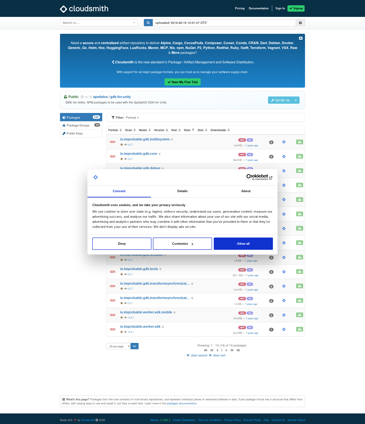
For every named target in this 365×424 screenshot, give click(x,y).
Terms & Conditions (210, 420)
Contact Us (278, 420)
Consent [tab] (119, 191)
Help (266, 420)
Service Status (296, 420)
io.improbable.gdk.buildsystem (145, 139)
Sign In (280, 8)
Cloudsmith (88, 420)
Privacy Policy (232, 420)
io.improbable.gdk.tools (139, 269)
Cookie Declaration (184, 420)
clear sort (218, 355)
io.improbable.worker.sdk (140, 326)
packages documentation (182, 403)
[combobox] (99, 22)
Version (160, 420)
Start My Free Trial (184, 82)
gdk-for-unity (120, 96)
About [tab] (246, 191)
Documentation (259, 8)
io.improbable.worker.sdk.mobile (146, 312)
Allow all (243, 243)
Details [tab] (182, 191)
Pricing (240, 8)
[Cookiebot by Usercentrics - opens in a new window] (254, 177)
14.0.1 (131, 317)
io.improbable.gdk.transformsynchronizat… (155, 283)
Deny (122, 243)
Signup (298, 8)
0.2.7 (130, 144)
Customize (180, 243)
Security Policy (252, 420)
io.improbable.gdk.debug (140, 168)
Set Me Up (282, 100)
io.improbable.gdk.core (139, 153)
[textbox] (97, 22)
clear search (199, 355)
